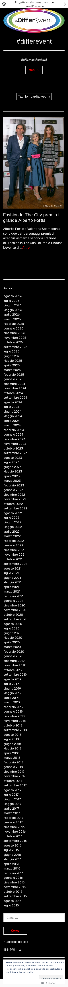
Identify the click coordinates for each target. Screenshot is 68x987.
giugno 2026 (12, 305)
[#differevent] (34, 20)
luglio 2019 (11, 684)
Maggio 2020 (12, 637)
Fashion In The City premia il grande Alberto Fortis (31, 217)
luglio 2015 (11, 905)
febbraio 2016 (13, 873)
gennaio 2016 (13, 877)
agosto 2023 (12, 457)
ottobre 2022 (13, 504)
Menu (32, 70)
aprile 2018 (11, 753)
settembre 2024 (15, 397)
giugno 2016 (12, 854)
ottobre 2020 (13, 614)
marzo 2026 (12, 319)
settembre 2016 (15, 841)
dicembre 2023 (14, 439)
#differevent (34, 41)
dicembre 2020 (14, 605)
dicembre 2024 (14, 384)
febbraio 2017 (13, 818)
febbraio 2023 (13, 485)
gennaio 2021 (13, 600)
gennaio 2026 (13, 328)
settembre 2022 (15, 508)
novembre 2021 (14, 554)
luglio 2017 (11, 794)
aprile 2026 (11, 314)
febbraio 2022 (13, 541)
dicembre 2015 (13, 882)
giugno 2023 (12, 467)
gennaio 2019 (13, 711)
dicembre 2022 (14, 494)
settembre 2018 (15, 730)
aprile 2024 (11, 421)
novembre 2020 (14, 610)
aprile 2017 (11, 808)
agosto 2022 (12, 513)
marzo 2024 (12, 425)
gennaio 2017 (13, 822)
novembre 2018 (14, 721)
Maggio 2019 (12, 693)
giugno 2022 (12, 522)
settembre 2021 (15, 564)
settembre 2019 (15, 674)
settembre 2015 (15, 896)
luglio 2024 (11, 407)
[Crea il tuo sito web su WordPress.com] (34, 4)
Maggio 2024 (12, 416)
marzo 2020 (12, 647)
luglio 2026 (11, 301)
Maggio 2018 (12, 748)
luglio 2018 (11, 739)
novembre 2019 (14, 665)
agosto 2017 (12, 790)
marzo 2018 (11, 757)
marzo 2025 (12, 370)
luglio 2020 (11, 628)
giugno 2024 (12, 411)
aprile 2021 (11, 587)
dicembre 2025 (14, 333)
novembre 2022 (14, 499)
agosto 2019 (12, 679)
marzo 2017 (11, 813)
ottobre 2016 (12, 836)
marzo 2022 (12, 536)
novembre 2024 (14, 388)
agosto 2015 (12, 901)
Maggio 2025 (12, 360)
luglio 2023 (11, 462)
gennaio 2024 (13, 434)
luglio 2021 (11, 573)
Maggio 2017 (12, 804)
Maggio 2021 (12, 582)
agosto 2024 (12, 402)
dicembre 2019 (13, 661)
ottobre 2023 (13, 448)
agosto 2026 (12, 296)
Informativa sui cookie (21, 972)
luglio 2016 (11, 850)
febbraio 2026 (13, 324)
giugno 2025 (12, 356)
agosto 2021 (12, 568)
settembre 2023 (15, 453)
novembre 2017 (14, 776)
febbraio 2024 (13, 430)
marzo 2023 (12, 480)
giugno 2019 (12, 688)
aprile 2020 (11, 642)
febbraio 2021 (13, 596)
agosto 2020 (12, 624)
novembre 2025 (14, 337)
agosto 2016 (12, 845)
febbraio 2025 (13, 374)
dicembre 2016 (13, 827)
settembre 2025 (15, 347)
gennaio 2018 (13, 767)
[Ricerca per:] (34, 917)
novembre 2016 (14, 831)
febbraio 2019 (13, 707)
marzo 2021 (11, 591)
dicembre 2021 (13, 550)
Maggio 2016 (12, 859)
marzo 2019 (11, 702)
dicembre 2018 (14, 716)
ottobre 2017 (12, 781)
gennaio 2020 (13, 656)
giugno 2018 (12, 744)
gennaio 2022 (13, 545)
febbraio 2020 (13, 651)
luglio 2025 (11, 351)
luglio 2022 (11, 517)
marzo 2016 (11, 868)
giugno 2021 (12, 577)
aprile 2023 (11, 476)
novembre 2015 (14, 887)
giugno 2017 (12, 799)
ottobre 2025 (13, 342)
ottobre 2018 (12, 725)
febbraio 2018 (13, 762)
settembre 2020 (15, 619)
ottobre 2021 (12, 559)
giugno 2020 (12, 633)
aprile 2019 (11, 698)
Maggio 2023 (12, 471)
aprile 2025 (11, 365)
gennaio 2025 (13, 379)
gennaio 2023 (13, 490)
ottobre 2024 (13, 393)
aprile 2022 (11, 531)
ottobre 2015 (12, 891)
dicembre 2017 (13, 771)
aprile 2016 (11, 864)
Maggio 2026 (12, 310)
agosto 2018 (12, 734)
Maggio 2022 (12, 527)
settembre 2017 (15, 785)
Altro (26, 248)
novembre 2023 (14, 444)
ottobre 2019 (12, 670)
